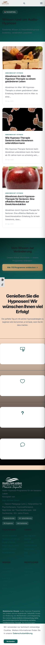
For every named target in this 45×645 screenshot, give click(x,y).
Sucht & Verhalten (8, 552)
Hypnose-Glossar (30, 546)
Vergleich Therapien (9, 592)
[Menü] (41, 3)
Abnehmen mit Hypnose (22, 421)
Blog (26, 552)
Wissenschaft (7, 575)
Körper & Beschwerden (10, 546)
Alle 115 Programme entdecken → (22, 267)
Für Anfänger (7, 571)
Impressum (28, 568)
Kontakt (27, 556)
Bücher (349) (29, 542)
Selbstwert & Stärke (9, 549)
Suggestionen (7, 598)
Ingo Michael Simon (10, 500)
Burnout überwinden (22, 453)
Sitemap (5, 605)
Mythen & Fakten (8, 588)
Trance (4, 585)
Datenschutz (28, 571)
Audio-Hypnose (8, 568)
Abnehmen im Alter (22, 389)
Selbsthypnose (7, 582)
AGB (26, 575)
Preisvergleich (7, 595)
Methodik (27, 539)
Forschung (6, 578)
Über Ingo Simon (30, 536)
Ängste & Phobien (8, 542)
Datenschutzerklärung (22, 633)
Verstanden (10, 641)
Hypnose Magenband (22, 357)
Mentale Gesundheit (9, 536)
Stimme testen (29, 549)
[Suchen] (24, 3)
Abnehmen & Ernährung (11, 539)
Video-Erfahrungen (9, 602)
